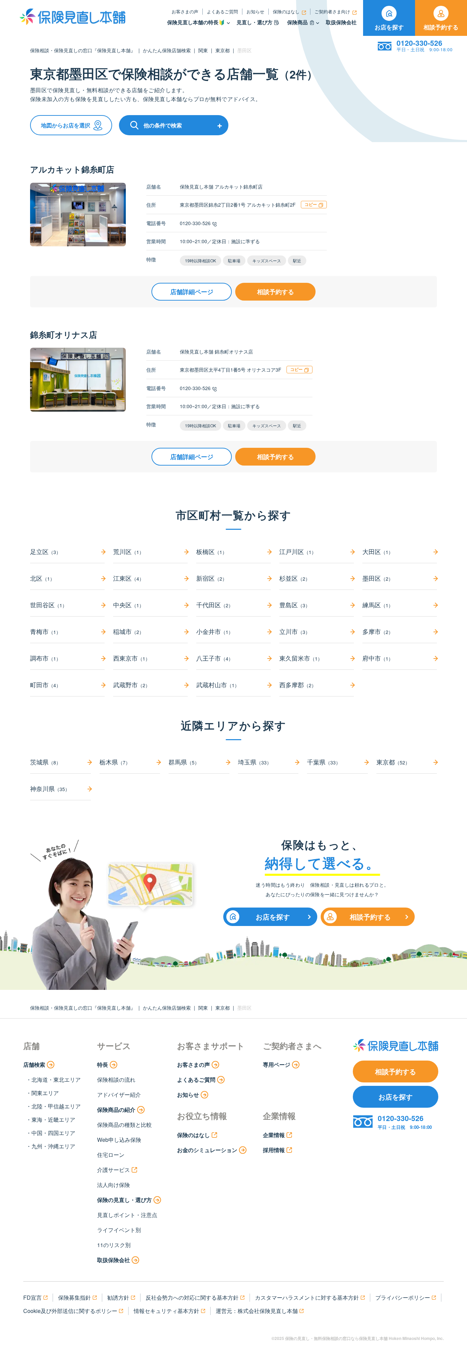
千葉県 (324, 761)
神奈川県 (50, 788)
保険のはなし (286, 11)
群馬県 (184, 761)
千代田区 (214, 604)
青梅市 (45, 631)
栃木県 (114, 761)
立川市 (294, 631)
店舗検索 (34, 1064)
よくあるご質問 (222, 11)
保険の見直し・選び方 (124, 1200)
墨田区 (377, 577)
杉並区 (294, 577)
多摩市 (377, 631)
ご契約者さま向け (332, 11)
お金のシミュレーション (207, 1150)
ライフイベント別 (119, 1230)
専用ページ (276, 1064)
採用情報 (274, 1150)
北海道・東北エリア (56, 1079)
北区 (42, 577)
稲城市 (128, 631)
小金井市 (214, 631)
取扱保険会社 (341, 22)
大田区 (377, 551)
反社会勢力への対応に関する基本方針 (192, 1297)
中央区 (128, 604)
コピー (311, 204)
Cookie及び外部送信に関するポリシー (70, 1311)
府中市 (377, 657)
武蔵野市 (131, 684)
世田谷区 (48, 604)
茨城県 (45, 761)
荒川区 (128, 551)
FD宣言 (32, 1297)
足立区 (45, 551)
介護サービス (113, 1170)
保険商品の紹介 (116, 1110)
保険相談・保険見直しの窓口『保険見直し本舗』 (82, 50)
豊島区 (294, 604)
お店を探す (389, 27)
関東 (203, 50)
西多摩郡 (297, 684)
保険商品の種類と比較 (124, 1125)
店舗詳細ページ (191, 291)
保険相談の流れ (116, 1079)
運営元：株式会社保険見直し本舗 (257, 1311)
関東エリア (45, 1093)
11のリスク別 (114, 1245)
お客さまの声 (185, 11)
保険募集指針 (74, 1297)
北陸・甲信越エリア (56, 1106)
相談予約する (441, 27)
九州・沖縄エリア (53, 1146)
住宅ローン (110, 1155)
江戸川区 (297, 551)
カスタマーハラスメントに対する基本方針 (307, 1297)
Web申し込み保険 (119, 1140)
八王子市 (214, 657)
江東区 (128, 577)
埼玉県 (254, 761)
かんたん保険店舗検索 (167, 50)
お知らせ (255, 11)
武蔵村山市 (217, 684)
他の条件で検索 (163, 125)
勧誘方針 (118, 1297)
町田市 (45, 684)
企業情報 (274, 1135)
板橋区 (211, 551)
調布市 (45, 657)
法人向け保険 (113, 1185)
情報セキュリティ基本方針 (166, 1311)
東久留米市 (300, 657)
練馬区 (377, 604)
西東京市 (131, 657)
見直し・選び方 (254, 22)
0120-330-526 (195, 223)
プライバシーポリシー (402, 1297)
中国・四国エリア (53, 1133)
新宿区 (211, 577)
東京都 (222, 50)
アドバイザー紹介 (119, 1094)
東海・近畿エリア (53, 1119)
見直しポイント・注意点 (127, 1215)
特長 (102, 1064)
